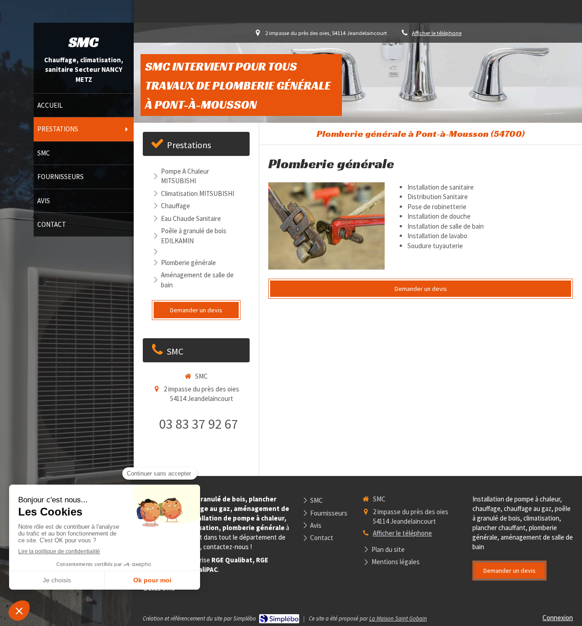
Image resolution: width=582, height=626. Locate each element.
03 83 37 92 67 (198, 423)
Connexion (557, 617)
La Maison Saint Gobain (398, 618)
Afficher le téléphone (437, 32)
